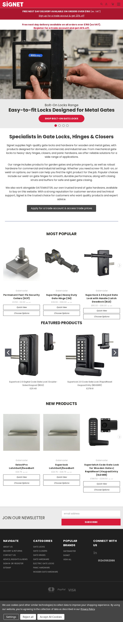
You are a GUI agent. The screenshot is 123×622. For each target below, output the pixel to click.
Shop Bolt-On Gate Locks (61, 118)
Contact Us (9, 555)
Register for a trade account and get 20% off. (62, 28)
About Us (8, 546)
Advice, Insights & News (15, 559)
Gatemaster (69, 551)
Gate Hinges (39, 555)
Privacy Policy (87, 609)
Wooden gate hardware (45, 571)
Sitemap (7, 567)
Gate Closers (40, 551)
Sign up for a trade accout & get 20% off (61, 15)
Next (119, 265)
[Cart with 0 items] (112, 4)
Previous (4, 265)
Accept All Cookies (51, 617)
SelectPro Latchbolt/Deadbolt (21, 466)
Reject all (28, 617)
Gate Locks (39, 546)
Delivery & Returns (12, 551)
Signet (66, 555)
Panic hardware (41, 567)
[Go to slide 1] (8, 353)
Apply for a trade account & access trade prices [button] (61, 208)
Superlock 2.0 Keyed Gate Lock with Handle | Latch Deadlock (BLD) (101, 298)
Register (18, 563)
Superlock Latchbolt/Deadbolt (61, 466)
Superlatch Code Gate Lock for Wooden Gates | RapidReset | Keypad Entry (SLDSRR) (101, 469)
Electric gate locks (43, 563)
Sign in (7, 563)
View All (67, 559)
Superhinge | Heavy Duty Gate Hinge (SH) (61, 296)
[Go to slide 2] (115, 353)
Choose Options (21, 313)
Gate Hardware (41, 559)
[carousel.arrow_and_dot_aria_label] (59, 125)
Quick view (21, 307)
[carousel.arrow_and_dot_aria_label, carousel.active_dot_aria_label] (55, 125)
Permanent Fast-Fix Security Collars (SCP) (21, 296)
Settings (11, 617)
